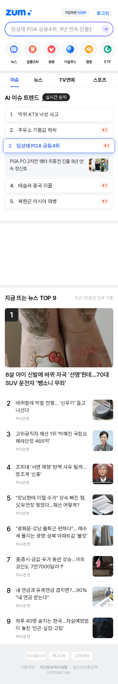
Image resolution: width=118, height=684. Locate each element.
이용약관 (27, 667)
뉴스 (38, 80)
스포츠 (99, 80)
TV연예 (66, 80)
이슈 (14, 80)
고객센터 (82, 656)
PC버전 (59, 656)
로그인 (103, 13)
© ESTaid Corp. (59, 672)
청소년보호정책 (85, 667)
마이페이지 (35, 656)
